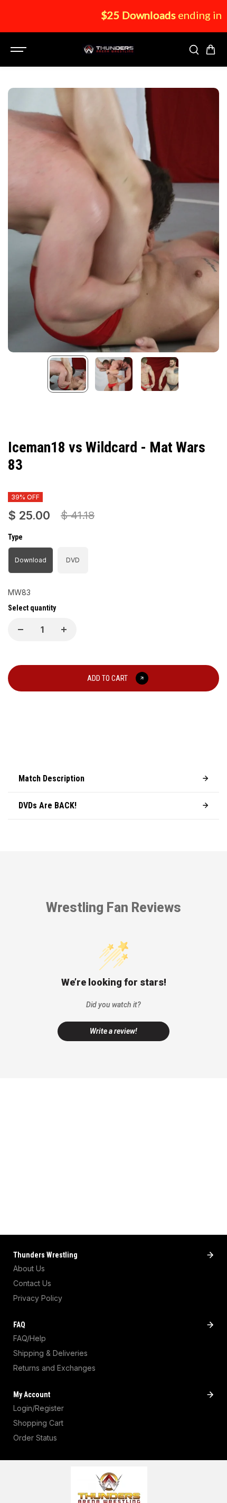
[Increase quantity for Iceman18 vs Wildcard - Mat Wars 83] (63, 629)
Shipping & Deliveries (50, 1353)
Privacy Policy (37, 1298)
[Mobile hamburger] (19, 49)
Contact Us (32, 1283)
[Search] (193, 49)
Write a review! (113, 1031)
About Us (29, 1268)
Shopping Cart (38, 1422)
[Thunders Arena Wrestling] (108, 50)
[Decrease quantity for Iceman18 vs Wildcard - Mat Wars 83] (20, 629)
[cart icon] (210, 49)
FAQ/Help (29, 1338)
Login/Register (38, 1408)
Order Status (35, 1437)
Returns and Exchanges (54, 1367)
